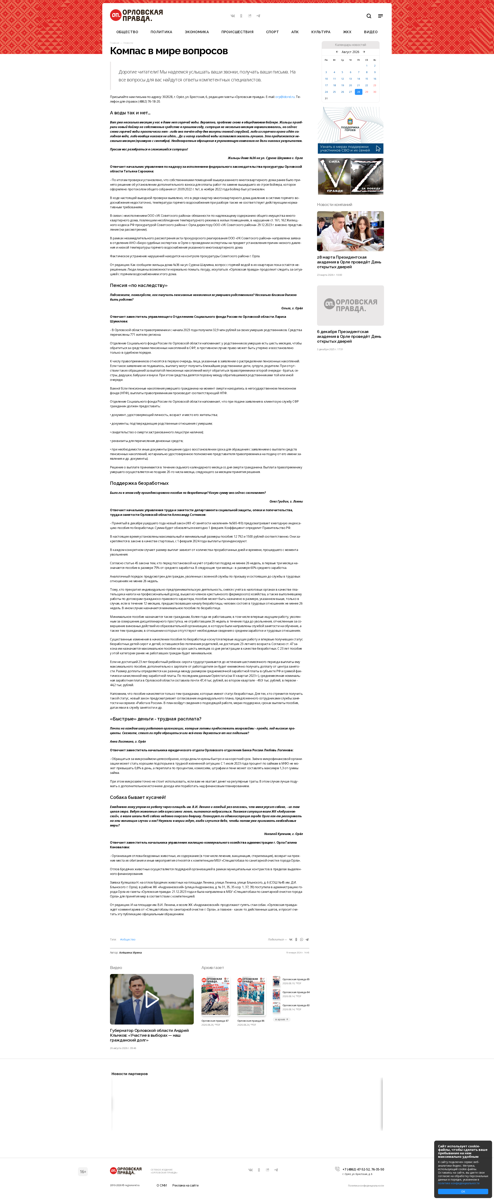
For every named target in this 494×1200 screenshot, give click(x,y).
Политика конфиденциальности (366, 1185)
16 (374, 78)
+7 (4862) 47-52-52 (356, 1169)
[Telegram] (307, 939)
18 (334, 85)
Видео (371, 32)
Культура (321, 32)
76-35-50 (377, 1169)
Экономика (197, 32)
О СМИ (162, 1185)
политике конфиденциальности (459, 1183)
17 (326, 85)
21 (358, 85)
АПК (295, 32)
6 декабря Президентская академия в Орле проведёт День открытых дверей (349, 336)
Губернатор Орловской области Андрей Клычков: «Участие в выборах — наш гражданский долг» (149, 1035)
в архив (280, 1019)
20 (350, 85)
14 (358, 78)
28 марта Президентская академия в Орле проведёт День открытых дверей (349, 262)
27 (350, 92)
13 (350, 78)
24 (326, 92)
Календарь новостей (350, 44)
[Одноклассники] (296, 939)
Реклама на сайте (185, 1185)
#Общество (127, 939)
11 (334, 78)
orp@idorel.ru (285, 97)
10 (326, 78)
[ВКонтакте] (290, 939)
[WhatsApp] (301, 939)
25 (334, 92)
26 (342, 92)
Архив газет (212, 967)
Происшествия (238, 32)
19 (342, 85)
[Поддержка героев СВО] (350, 152)
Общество (127, 32)
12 (342, 78)
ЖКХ (347, 32)
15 (366, 78)
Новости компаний (334, 204)
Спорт (272, 32)
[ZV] (350, 193)
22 (366, 85)
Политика (161, 32)
